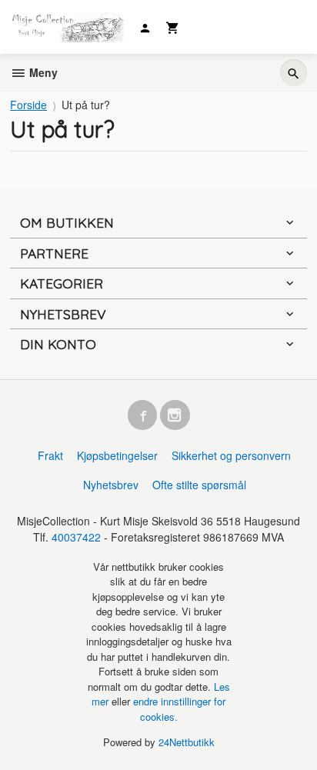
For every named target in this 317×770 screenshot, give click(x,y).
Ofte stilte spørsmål (199, 484)
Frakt (50, 455)
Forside (28, 104)
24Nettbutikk (186, 742)
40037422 (76, 537)
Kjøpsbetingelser (117, 455)
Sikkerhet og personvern (231, 455)
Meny (42, 72)
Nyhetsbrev (110, 484)
